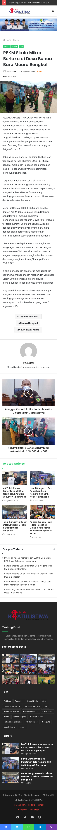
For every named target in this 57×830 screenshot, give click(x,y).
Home (8, 40)
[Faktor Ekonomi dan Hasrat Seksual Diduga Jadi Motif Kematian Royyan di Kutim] (42, 512)
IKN (46, 706)
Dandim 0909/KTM (12, 706)
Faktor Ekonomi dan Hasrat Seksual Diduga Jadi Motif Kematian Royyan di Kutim (41, 527)
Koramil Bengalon (30, 711)
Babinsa (7, 701)
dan (44, 701)
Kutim (6, 46)
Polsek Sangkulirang (12, 722)
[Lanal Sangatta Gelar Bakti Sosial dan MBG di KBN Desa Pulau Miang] (28, 669)
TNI (21, 46)
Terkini (16, 40)
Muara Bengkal (29, 323)
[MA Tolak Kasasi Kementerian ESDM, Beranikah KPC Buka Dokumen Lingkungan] (14, 478)
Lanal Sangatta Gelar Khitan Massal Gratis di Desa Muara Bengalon (14, 526)
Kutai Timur (47, 711)
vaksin (22, 727)
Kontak (41, 805)
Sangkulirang (9, 727)
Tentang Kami (19, 805)
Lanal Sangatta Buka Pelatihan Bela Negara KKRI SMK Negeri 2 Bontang (41, 492)
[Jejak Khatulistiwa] (20, 11)
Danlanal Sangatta (32, 706)
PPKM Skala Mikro (29, 329)
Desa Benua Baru (29, 316)
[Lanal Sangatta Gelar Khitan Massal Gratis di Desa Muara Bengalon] (14, 512)
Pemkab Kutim (36, 716)
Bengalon (19, 701)
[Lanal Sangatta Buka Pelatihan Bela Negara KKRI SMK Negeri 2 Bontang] (42, 478)
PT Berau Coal (32, 722)
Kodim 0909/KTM (11, 711)
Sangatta (46, 722)
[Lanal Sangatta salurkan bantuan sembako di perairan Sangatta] (46, 669)
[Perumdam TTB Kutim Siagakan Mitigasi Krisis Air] (46, 679)
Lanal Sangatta (19, 716)
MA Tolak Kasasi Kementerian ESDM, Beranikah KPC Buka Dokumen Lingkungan (14, 492)
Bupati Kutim (32, 701)
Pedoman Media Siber (28, 809)
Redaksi (10, 71)
